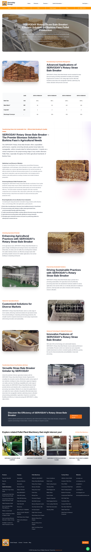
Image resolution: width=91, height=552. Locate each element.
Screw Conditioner (51, 478)
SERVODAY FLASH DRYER (34, 458)
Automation (19, 484)
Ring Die (4, 481)
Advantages (19, 478)
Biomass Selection (21, 481)
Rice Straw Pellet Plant (66, 506)
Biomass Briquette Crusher (38, 503)
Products (36, 3)
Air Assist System (36, 509)
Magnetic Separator (51, 498)
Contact (20, 542)
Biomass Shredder (36, 486)
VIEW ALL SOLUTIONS (66, 478)
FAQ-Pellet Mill (20, 503)
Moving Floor (35, 495)
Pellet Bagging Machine (52, 501)
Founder (26, 542)
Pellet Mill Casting (21, 495)
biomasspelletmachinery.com (82, 495)
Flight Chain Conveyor (37, 512)
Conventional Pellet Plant (67, 486)
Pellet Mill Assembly (21, 501)
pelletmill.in (78, 486)
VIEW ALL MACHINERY (37, 478)
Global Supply (13, 542)
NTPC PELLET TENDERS (23, 509)
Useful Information (57, 3)
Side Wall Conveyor (36, 501)
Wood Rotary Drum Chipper (38, 515)
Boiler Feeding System (66, 489)
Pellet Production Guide (7, 503)
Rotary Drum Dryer (36, 489)
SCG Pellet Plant (65, 498)
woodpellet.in (79, 484)
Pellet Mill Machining (21, 498)
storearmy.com (58, 550)
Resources (19, 506)
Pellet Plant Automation (52, 506)
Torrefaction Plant (65, 501)
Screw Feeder (50, 495)
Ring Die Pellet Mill (6, 478)
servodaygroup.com (80, 481)
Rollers (3, 484)
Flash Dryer (34, 492)
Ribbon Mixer (50, 492)
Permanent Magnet (36, 498)
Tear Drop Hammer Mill (37, 506)
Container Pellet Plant (66, 481)
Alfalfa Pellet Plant (65, 509)
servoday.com (79, 478)
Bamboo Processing (65, 492)
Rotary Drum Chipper (36, 484)
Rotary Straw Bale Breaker (38, 481)
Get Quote (85, 3)
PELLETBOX (64, 484)
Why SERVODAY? (21, 492)
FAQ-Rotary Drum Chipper (23, 517)
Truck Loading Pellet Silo (52, 503)
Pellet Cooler (49, 481)
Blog (30, 542)
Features (45, 3)
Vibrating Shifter (50, 486)
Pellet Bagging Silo (51, 489)
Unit (25, 95)
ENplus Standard (21, 489)
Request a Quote (75, 416)
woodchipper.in (79, 489)
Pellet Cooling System (51, 484)
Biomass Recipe (20, 486)
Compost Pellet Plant (66, 503)
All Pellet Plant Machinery (82, 432)
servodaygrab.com (80, 492)
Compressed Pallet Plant (67, 495)
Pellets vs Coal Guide (7, 510)
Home (29, 3)
